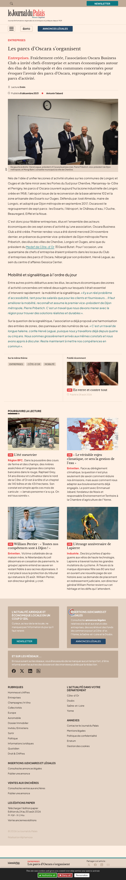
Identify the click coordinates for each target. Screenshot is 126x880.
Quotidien (13, 748)
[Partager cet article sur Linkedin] (101, 865)
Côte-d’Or (34, 364)
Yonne (70, 710)
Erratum (71, 740)
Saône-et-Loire (75, 705)
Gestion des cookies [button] (78, 746)
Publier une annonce (19, 773)
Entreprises (16, 40)
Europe (12, 712)
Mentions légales (76, 730)
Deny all (66, 875)
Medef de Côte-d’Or (40, 247)
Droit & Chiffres (16, 753)
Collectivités (15, 707)
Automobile (14, 717)
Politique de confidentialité (82, 735)
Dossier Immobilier (18, 722)
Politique (13, 738)
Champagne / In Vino (19, 702)
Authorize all (48, 875)
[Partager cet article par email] (108, 865)
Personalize (82, 875)
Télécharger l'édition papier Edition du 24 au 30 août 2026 (24, 812)
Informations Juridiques (21, 743)
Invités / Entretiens (18, 728)
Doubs (70, 700)
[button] (11, 29)
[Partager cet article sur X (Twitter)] (89, 865)
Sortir (11, 733)
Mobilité (49, 364)
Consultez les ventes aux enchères (26, 788)
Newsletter (102, 3)
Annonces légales (88, 641)
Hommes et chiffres (19, 692)
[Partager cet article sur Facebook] (95, 865)
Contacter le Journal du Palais (83, 725)
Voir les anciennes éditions (22, 820)
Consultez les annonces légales (25, 768)
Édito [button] (26, 28)
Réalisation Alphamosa (20, 837)
